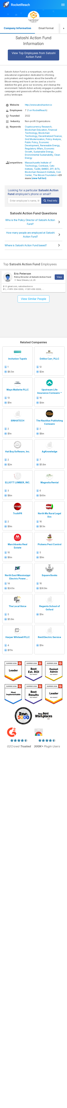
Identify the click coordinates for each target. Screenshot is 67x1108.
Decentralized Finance (50, 136)
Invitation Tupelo (17, 358)
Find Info (51, 200)
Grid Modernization (35, 139)
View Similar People (33, 298)
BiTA (57, 169)
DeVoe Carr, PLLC (49, 358)
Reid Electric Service (49, 637)
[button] (63, 28)
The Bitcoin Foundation (45, 175)
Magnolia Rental (50, 482)
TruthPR (17, 513)
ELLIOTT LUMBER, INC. (17, 482)
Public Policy (31, 142)
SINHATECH (17, 420)
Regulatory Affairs (34, 148)
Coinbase (43, 165)
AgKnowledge (49, 451)
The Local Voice (17, 606)
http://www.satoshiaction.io (38, 104)
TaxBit (37, 169)
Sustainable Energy (43, 151)
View (59, 277)
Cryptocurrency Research (38, 126)
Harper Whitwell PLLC (17, 637)
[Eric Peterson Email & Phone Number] (7, 277)
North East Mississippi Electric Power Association (17, 578)
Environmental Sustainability (39, 154)
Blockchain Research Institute (40, 172)
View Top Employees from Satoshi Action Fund (33, 54)
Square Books (49, 575)
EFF (52, 169)
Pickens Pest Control (49, 544)
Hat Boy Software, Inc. (17, 451)
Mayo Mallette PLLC (18, 389)
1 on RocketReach (37, 110)
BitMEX (45, 169)
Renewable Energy (50, 145)
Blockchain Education (36, 129)
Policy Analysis (53, 139)
